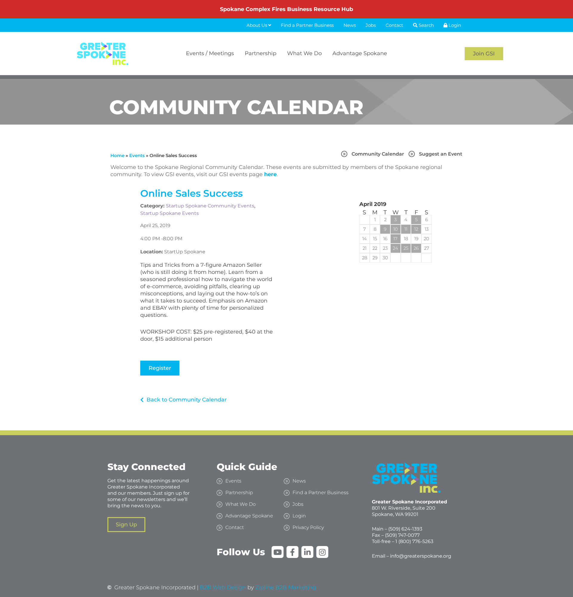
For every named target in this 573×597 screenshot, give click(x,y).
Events (137, 155)
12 (416, 229)
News (350, 25)
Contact (394, 25)
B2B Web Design (223, 587)
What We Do (304, 53)
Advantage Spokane (359, 53)
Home (117, 155)
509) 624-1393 (406, 529)
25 (405, 248)
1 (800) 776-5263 (414, 541)
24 (395, 248)
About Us (257, 25)
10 (395, 229)
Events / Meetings (210, 53)
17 (395, 238)
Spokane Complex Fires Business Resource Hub (286, 9)
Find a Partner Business (307, 25)
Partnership (260, 53)
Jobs (371, 25)
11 (405, 229)
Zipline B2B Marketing (285, 587)
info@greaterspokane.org (420, 556)
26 (416, 248)
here (270, 174)
